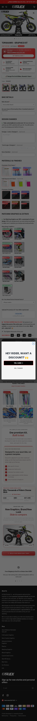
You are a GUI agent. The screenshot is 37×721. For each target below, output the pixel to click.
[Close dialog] (33, 343)
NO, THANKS (18, 368)
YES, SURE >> (18, 363)
